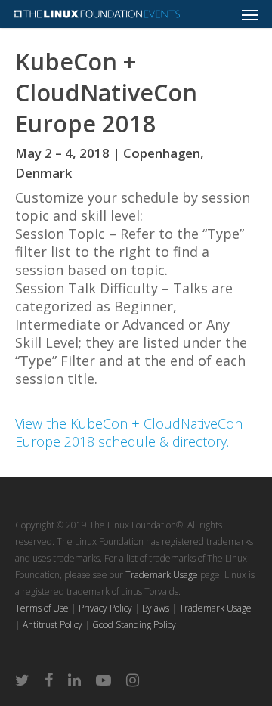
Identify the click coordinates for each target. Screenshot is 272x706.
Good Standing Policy (134, 624)
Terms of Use (42, 608)
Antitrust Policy (52, 624)
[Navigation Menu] (250, 14)
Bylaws (155, 608)
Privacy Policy (105, 608)
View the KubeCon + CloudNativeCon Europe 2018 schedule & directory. (129, 432)
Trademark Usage (161, 574)
